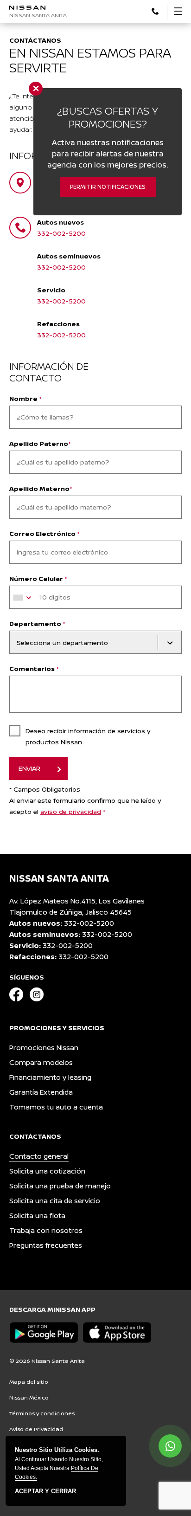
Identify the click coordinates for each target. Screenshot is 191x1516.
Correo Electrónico (44, 533)
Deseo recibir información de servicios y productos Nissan (88, 736)
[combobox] (24, 597)
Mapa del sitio (28, 1382)
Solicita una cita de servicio (54, 1201)
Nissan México (29, 1397)
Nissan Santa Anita (38, 15)
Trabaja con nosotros (46, 1230)
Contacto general (39, 1156)
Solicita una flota (37, 1215)
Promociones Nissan (43, 1047)
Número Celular (38, 578)
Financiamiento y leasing (50, 1077)
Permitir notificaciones (108, 187)
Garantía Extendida (41, 1092)
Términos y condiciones (42, 1413)
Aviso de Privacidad (36, 1429)
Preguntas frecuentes (45, 1245)
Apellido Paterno (40, 443)
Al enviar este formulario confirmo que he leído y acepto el (85, 806)
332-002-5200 (61, 233)
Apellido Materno (40, 488)
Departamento (37, 623)
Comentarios (34, 668)
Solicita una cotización (47, 1171)
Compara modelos (41, 1062)
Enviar (29, 768)
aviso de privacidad (70, 811)
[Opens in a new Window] (155, 10)
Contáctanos (35, 40)
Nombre (25, 398)
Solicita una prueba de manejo (60, 1186)
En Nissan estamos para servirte (90, 60)
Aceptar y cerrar (45, 1491)
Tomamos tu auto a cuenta (56, 1107)
